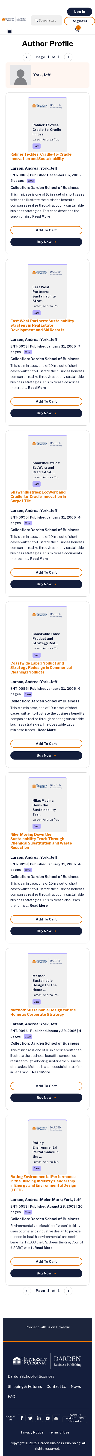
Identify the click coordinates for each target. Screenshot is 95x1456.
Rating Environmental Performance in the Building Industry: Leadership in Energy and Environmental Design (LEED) (43, 1183)
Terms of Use (59, 1432)
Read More (41, 216)
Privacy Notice (32, 1432)
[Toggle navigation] (9, 31)
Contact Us (56, 1386)
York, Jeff (48, 168)
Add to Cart (46, 230)
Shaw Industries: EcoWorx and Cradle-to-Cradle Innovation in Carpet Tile (38, 496)
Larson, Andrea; (25, 168)
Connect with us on (48, 1327)
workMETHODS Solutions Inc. (74, 1419)
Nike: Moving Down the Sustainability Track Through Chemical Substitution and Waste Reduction (41, 841)
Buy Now (44, 242)
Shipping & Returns (25, 1386)
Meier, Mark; (51, 1200)
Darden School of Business (31, 1376)
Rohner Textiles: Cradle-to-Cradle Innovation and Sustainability (40, 156)
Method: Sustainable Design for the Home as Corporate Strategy (43, 1012)
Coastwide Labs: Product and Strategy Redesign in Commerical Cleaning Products (41, 667)
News (76, 1386)
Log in (79, 12)
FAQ (11, 1396)
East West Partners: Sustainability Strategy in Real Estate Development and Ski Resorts (42, 325)
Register (79, 21)
